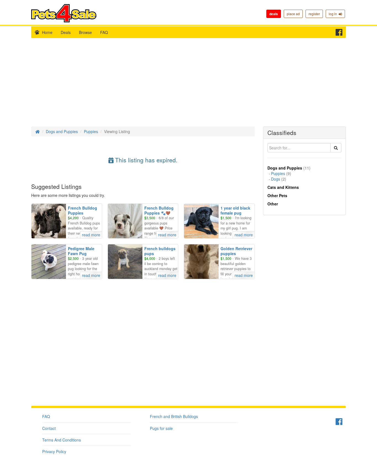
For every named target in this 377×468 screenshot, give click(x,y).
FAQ (104, 32)
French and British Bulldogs (174, 416)
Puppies (91, 131)
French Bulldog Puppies (82, 210)
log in (334, 13)
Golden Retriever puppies (236, 251)
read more (91, 234)
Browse (85, 32)
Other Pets (277, 195)
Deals (66, 32)
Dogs (275, 179)
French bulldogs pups (160, 251)
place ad (293, 13)
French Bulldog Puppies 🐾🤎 (159, 210)
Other (272, 204)
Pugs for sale (161, 428)
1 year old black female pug (235, 210)
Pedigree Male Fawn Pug (81, 251)
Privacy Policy (54, 451)
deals (273, 13)
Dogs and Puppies (62, 131)
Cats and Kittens (283, 187)
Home (47, 32)
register (314, 13)
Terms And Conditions (61, 440)
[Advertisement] (188, 85)
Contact (49, 428)
